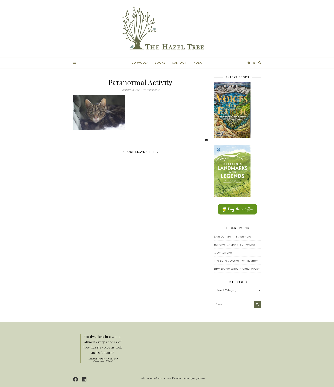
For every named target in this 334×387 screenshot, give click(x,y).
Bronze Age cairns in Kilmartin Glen (237, 268)
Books (160, 62)
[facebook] (249, 62)
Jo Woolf (140, 62)
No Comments (151, 89)
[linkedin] (254, 62)
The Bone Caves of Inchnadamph (236, 260)
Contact (179, 62)
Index (197, 62)
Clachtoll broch (224, 252)
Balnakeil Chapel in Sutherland (234, 244)
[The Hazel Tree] (167, 29)
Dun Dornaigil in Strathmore (232, 236)
